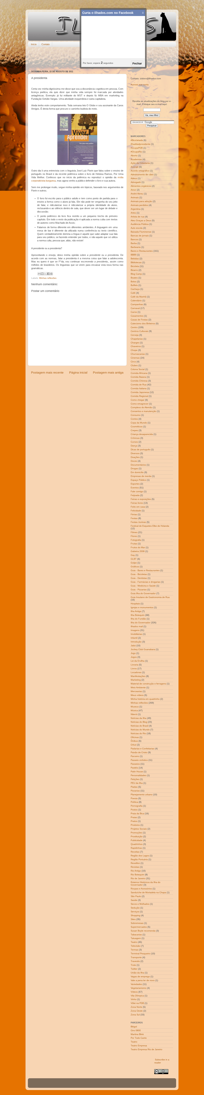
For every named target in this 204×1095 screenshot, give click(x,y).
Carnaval (135, 308)
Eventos (135, 487)
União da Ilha (137, 973)
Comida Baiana (138, 377)
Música (134, 710)
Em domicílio (137, 472)
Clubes (134, 365)
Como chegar (137, 400)
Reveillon (135, 863)
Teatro (134, 942)
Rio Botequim (137, 874)
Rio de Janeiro (138, 878)
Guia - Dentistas (139, 578)
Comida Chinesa (139, 381)
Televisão (135, 946)
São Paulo (136, 896)
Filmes (134, 532)
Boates (134, 278)
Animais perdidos (139, 205)
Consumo (135, 415)
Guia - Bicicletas (139, 574)
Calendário (136, 300)
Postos (134, 810)
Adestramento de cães (142, 174)
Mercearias (136, 691)
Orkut (133, 745)
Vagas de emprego (140, 976)
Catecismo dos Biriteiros (143, 323)
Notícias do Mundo (140, 729)
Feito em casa (138, 507)
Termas (134, 950)
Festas (134, 518)
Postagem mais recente (47, 372)
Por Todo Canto (139, 1038)
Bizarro (134, 270)
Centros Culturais (139, 331)
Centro (134, 327)
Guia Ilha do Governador (143, 593)
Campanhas (137, 304)
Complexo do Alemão (141, 407)
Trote (133, 965)
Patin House (137, 771)
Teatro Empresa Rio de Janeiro (146, 1049)
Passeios (135, 764)
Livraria (134, 665)
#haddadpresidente (140, 144)
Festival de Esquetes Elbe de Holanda (150, 526)
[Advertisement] (102, 59)
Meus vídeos (137, 695)
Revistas (135, 867)
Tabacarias (136, 934)
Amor (133, 190)
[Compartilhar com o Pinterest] (51, 273)
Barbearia (136, 247)
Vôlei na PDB (137, 1003)
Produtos (135, 825)
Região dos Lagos (140, 855)
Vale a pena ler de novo (143, 980)
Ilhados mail (137, 626)
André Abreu (137, 194)
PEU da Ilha (137, 783)
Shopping (135, 915)
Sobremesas (137, 923)
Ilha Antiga (136, 611)
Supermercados (139, 927)
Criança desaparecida (142, 434)
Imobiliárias (136, 634)
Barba (134, 243)
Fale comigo (137, 491)
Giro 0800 (136, 1030)
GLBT (134, 559)
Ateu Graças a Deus (141, 220)
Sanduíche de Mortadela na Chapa (148, 892)
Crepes (134, 430)
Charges (135, 342)
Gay (133, 555)
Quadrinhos (136, 844)
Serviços (135, 911)
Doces (134, 461)
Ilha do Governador (140, 622)
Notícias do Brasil (139, 726)
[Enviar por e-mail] (39, 273)
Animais (135, 197)
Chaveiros (136, 346)
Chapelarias (137, 339)
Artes (133, 213)
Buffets (134, 285)
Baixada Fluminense (141, 232)
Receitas (135, 852)
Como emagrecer (139, 404)
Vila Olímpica (137, 996)
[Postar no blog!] (42, 273)
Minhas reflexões (47, 278)
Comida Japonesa (140, 392)
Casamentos (137, 316)
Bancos (134, 239)
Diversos (135, 453)
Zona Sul (135, 1014)
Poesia (134, 798)
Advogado (136, 182)
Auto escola (136, 228)
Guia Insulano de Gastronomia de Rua (150, 597)
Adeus (134, 178)
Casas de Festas (139, 320)
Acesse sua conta (140, 84)
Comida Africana (139, 373)
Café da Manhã (138, 297)
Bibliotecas (136, 262)
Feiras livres (137, 503)
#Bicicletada (137, 140)
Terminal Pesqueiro (140, 953)
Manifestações (138, 676)
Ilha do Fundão (138, 619)
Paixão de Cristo (139, 752)
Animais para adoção (141, 201)
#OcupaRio (136, 152)
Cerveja (134, 335)
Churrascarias (138, 354)
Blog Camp (136, 274)
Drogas (134, 468)
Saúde (134, 900)
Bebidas (135, 258)
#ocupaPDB (137, 148)
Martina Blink (137, 1034)
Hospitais (135, 603)
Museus (135, 706)
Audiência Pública (140, 224)
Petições (135, 779)
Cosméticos (136, 426)
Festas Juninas (138, 522)
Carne (134, 312)
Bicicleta (135, 266)
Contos (134, 419)
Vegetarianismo (138, 988)
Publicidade (136, 840)
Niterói (134, 714)
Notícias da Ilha (138, 718)
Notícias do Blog (139, 722)
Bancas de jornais (140, 235)
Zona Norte (136, 1007)
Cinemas (135, 358)
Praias (134, 817)
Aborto (134, 155)
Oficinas (135, 737)
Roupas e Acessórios (141, 888)
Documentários (138, 465)
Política (134, 802)
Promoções (136, 832)
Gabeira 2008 (138, 551)
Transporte (136, 957)
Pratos (134, 821)
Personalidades (138, 775)
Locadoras (136, 672)
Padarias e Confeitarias (142, 748)
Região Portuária (139, 859)
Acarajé (134, 167)
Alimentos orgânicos (141, 186)
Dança (134, 446)
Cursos (134, 442)
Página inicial (78, 372)
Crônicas (135, 438)
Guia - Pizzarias (139, 589)
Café (133, 293)
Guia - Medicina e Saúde (143, 586)
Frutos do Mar (138, 547)
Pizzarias (135, 791)
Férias (134, 514)
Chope (134, 350)
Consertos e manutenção (143, 411)
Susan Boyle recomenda (143, 931)
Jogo (133, 653)
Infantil (134, 638)
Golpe (134, 563)
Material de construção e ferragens (148, 684)
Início (33, 44)
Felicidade (136, 510)
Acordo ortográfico (140, 171)
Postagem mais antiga (108, 372)
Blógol (134, 1026)
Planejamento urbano (141, 794)
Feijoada (135, 495)
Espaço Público (138, 480)
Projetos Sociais (139, 829)
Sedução (135, 908)
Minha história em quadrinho (145, 699)
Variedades (136, 984)
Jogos (134, 657)
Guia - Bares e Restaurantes (145, 570)
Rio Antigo (136, 871)
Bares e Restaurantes (142, 251)
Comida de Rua (138, 384)
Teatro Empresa (139, 1045)
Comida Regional (139, 396)
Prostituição (136, 836)
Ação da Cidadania (140, 163)
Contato (45, 44)
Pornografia (136, 806)
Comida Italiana (138, 388)
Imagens (135, 630)
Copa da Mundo (139, 423)
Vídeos (134, 992)
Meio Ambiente (138, 687)
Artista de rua (137, 216)
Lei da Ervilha (137, 661)
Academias (136, 159)
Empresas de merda (141, 476)
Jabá (133, 645)
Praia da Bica (137, 813)
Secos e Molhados (140, 904)
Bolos (133, 281)
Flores (134, 536)
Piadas (134, 787)
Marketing (136, 680)
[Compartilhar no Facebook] (48, 273)
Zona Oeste (137, 1011)
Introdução (136, 642)
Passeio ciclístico (139, 760)
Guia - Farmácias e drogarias (145, 582)
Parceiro (135, 756)
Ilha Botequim (138, 615)
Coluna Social (138, 369)
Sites (133, 919)
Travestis (135, 961)
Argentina (135, 209)
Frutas (134, 543)
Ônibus (134, 741)
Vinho (133, 999)
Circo (133, 361)
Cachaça (135, 289)
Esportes (135, 484)
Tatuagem (136, 938)
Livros (134, 668)
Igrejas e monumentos (142, 607)
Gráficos (135, 566)
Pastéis (134, 768)
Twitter (134, 969)
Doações (135, 457)
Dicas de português (140, 449)
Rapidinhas (136, 848)
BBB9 (133, 255)
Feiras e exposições (141, 499)
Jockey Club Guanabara (143, 649)
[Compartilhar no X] (45, 273)
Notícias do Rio (138, 733)
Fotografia (136, 540)
